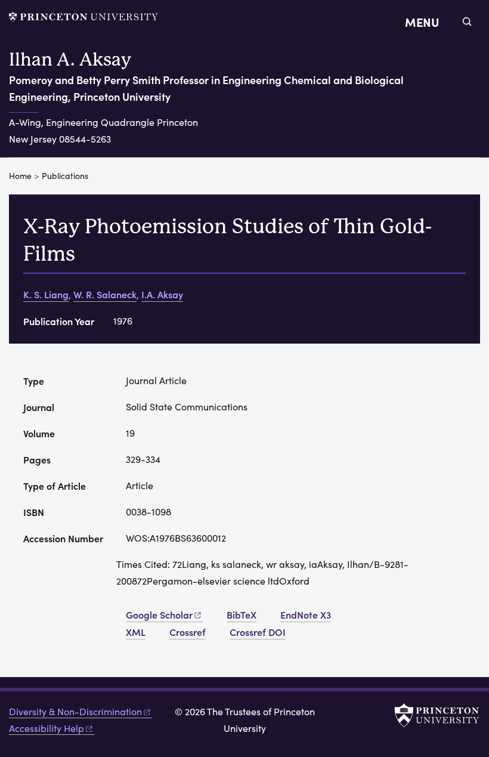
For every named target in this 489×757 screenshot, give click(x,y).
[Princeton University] (83, 17)
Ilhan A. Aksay (70, 59)
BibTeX (241, 614)
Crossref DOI (258, 631)
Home (20, 175)
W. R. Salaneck (105, 294)
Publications (65, 175)
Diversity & (75, 711)
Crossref (187, 631)
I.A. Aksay (162, 294)
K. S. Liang (46, 294)
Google (159, 614)
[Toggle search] (467, 21)
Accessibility (46, 728)
